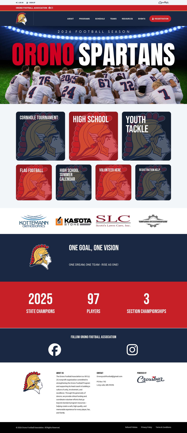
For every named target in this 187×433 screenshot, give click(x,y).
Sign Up (32, 3)
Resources (127, 18)
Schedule (100, 18)
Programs (84, 18)
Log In (20, 3)
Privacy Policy (146, 427)
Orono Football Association (31, 7)
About (70, 18)
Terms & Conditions (163, 427)
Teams (113, 18)
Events (141, 18)
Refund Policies (131, 427)
